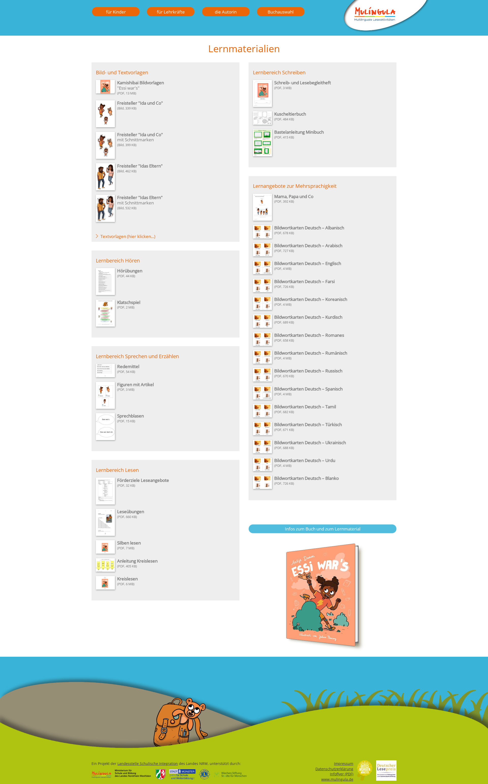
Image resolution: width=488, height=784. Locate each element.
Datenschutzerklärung (334, 768)
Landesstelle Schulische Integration (147, 763)
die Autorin (226, 12)
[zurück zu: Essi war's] (322, 598)
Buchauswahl (281, 12)
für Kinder (116, 12)
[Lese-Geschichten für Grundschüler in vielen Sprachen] (386, 31)
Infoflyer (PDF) (341, 774)
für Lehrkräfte (171, 12)
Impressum (343, 763)
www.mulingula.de (337, 779)
